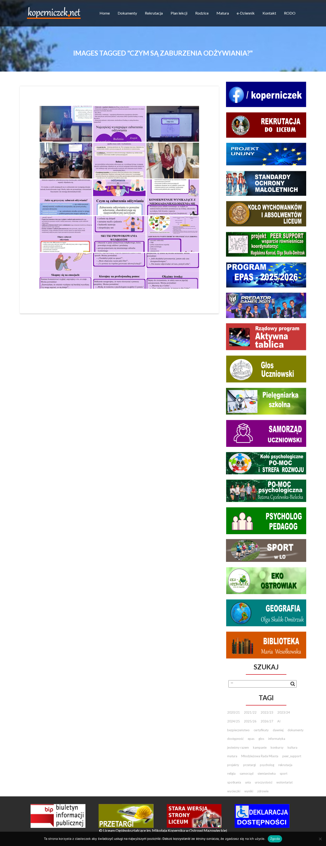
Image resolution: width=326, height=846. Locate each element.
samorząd (246, 773)
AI (278, 721)
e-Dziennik (246, 13)
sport (283, 773)
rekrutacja (285, 765)
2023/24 (283, 712)
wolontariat (284, 782)
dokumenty (296, 730)
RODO (289, 13)
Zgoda (275, 839)
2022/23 (267, 712)
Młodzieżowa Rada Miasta (259, 756)
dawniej (278, 730)
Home (105, 13)
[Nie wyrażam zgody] (320, 838)
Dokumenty (127, 13)
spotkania (234, 782)
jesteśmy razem (238, 747)
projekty (233, 765)
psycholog (267, 765)
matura (232, 756)
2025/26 (250, 721)
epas (251, 739)
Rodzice (202, 13)
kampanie (260, 747)
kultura (292, 747)
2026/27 (267, 721)
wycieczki (233, 791)
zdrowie (262, 791)
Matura (222, 13)
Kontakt (269, 13)
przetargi (249, 765)
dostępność (235, 739)
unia (248, 782)
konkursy (277, 747)
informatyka (276, 739)
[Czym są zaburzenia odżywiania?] (66, 124)
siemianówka (267, 773)
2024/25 (233, 721)
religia (231, 773)
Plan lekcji (179, 13)
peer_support (291, 756)
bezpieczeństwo (238, 730)
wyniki (248, 791)
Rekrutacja (154, 13)
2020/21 (233, 712)
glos (261, 739)
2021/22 (250, 712)
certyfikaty (261, 730)
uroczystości (263, 782)
